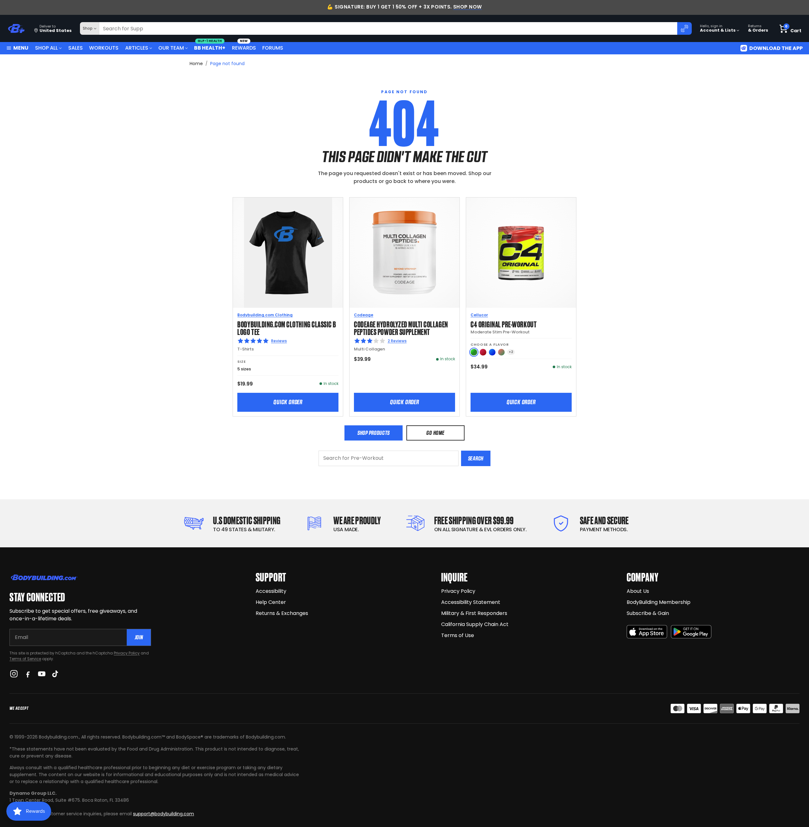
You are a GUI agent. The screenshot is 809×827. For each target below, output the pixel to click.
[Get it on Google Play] (691, 632)
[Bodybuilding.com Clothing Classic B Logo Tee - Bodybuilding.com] (288, 252)
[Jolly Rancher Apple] (474, 352)
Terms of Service (25, 658)
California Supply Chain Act (474, 624)
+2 (511, 352)
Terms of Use (457, 635)
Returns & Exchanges (282, 613)
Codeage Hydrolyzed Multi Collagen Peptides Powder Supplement (401, 328)
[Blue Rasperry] (492, 352)
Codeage (363, 315)
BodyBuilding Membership (658, 602)
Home (196, 63)
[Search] (684, 28)
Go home (435, 432)
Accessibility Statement (470, 602)
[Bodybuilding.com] (16, 28)
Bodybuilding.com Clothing (265, 315)
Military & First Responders (474, 613)
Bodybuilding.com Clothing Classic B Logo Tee (286, 328)
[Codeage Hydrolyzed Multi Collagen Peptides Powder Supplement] (404, 252)
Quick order (287, 402)
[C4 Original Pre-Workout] (521, 252)
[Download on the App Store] (647, 632)
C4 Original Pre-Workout (504, 324)
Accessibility (271, 591)
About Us (638, 591)
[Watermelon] (501, 352)
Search (476, 458)
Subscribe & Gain (648, 613)
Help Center (271, 602)
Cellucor (479, 315)
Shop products (373, 432)
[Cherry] (483, 352)
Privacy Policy (127, 653)
